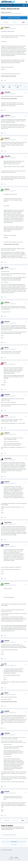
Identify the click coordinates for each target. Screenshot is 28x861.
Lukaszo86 (7, 92)
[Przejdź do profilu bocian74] (2, 322)
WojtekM (6, 711)
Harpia (6, 415)
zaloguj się (17, 828)
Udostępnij (14, 841)
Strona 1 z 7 (15, 22)
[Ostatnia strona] (26, 22)
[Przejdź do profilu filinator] (2, 268)
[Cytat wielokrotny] (2, 80)
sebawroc (9, 12)
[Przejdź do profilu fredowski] (2, 395)
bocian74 (6, 321)
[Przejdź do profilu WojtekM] (2, 712)
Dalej (23, 22)
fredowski (7, 394)
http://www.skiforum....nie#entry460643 (9, 98)
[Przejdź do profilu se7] (2, 363)
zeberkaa (6, 189)
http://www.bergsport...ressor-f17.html (8, 75)
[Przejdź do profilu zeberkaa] (2, 190)
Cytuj (5, 80)
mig (5, 663)
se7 (5, 362)
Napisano (10, 28)
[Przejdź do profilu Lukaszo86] (2, 93)
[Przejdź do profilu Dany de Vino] (2, 459)
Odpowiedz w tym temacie (14, 17)
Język (11, 857)
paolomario (7, 115)
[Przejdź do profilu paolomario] (2, 116)
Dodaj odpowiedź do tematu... (10, 834)
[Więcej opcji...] (25, 28)
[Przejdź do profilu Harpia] (2, 416)
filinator (6, 267)
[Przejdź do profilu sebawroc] (2, 28)
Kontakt (16, 857)
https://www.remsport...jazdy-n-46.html (9, 701)
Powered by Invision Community (14, 859)
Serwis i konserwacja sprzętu (15, 13)
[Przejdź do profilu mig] (2, 664)
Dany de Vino (7, 458)
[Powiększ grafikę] (20, 333)
